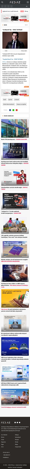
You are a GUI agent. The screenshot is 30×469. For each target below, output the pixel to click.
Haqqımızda (18, 446)
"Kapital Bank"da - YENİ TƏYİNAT (12, 59)
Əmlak (16, 442)
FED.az (4, 62)
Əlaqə (16, 444)
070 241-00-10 (6, 452)
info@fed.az (6, 457)
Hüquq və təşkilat (21, 104)
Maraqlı (17, 439)
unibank (16, 99)
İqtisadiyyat (18, 437)
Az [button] (27, 6)
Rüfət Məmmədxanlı (8, 104)
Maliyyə (17, 434)
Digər (2, 444)
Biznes (2, 437)
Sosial (2, 439)
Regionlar (3, 442)
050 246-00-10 (6, 455)
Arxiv (2, 446)
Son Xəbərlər (4, 434)
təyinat (10, 99)
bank (4, 99)
